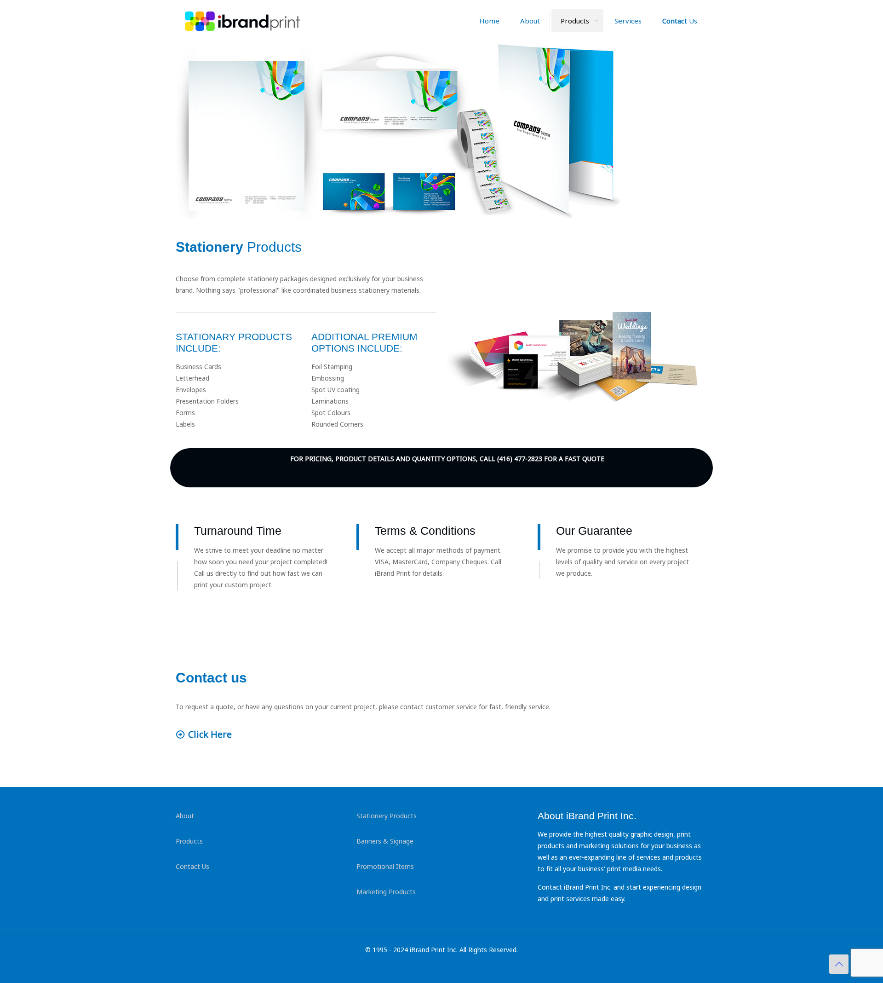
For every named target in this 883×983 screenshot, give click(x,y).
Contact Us (192, 866)
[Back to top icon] (839, 964)
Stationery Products (386, 815)
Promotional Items (385, 866)
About (185, 815)
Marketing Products (386, 891)
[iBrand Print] (242, 20)
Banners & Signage (384, 841)
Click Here (210, 734)
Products (189, 841)
